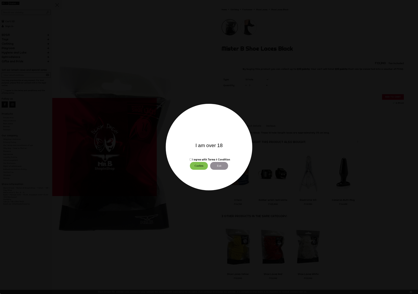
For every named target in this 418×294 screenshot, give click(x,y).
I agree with (199, 159)
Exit (219, 165)
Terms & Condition (219, 159)
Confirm (199, 165)
